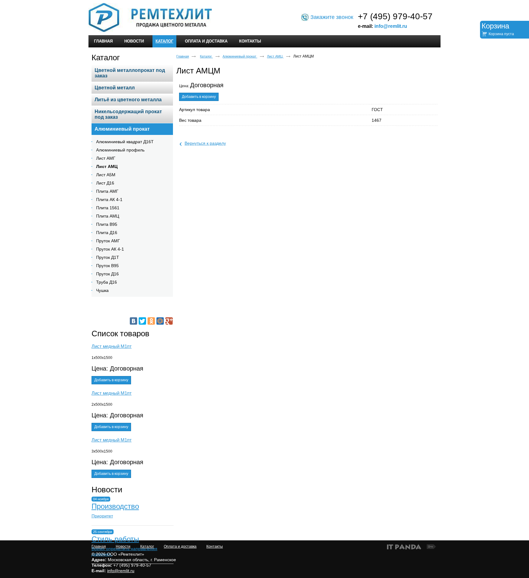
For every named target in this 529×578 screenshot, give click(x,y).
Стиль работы (115, 539)
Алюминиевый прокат (240, 56)
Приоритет (102, 515)
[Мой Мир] (160, 321)
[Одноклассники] (151, 321)
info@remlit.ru (390, 26)
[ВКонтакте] (133, 321)
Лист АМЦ (275, 56)
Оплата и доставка (180, 546)
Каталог (164, 41)
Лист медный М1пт (112, 346)
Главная (182, 56)
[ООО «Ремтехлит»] (264, 18)
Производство (115, 506)
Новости (107, 489)
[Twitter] (142, 321)
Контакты (214, 546)
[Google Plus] (169, 321)
